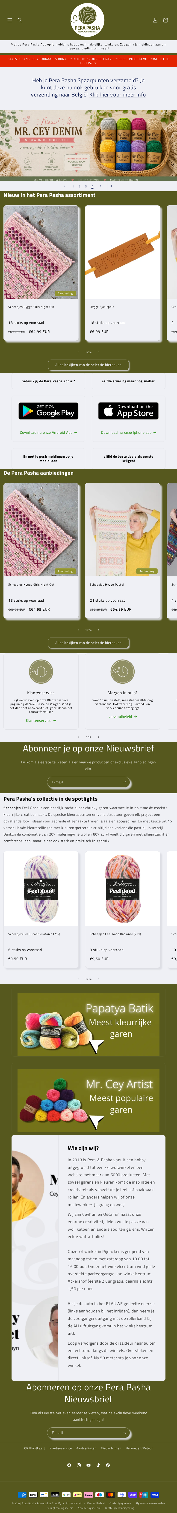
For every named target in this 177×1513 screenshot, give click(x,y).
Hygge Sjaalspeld (102, 307)
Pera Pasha (29, 1503)
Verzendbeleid (96, 1503)
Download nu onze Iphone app (126, 432)
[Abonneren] (125, 782)
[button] (10, 20)
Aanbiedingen (86, 1448)
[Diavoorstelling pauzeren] (112, 186)
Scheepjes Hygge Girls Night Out (31, 307)
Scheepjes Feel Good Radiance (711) (115, 934)
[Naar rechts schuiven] (99, 352)
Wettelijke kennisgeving (119, 1508)
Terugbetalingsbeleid (60, 1508)
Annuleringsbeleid (89, 1508)
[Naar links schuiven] (78, 352)
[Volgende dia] (101, 186)
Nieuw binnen (111, 1448)
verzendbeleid (120, 716)
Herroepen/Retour (139, 1448)
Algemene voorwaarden (150, 1503)
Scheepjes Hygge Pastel (107, 584)
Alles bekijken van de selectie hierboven (88, 364)
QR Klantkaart (34, 1448)
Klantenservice (38, 720)
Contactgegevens (120, 1503)
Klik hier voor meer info (117, 94)
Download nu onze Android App (46, 432)
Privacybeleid (74, 1503)
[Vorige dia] (65, 186)
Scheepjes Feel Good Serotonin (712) (34, 934)
